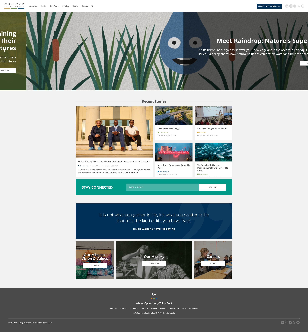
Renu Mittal (161, 135)
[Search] (92, 6)
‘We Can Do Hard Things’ (169, 128)
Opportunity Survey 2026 (269, 6)
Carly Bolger (201, 135)
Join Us (213, 263)
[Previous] (5, 51)
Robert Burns (162, 175)
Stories (43, 6)
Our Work (54, 6)
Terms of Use (47, 323)
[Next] (303, 51)
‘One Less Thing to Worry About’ (212, 128)
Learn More (95, 265)
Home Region (164, 171)
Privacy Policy (37, 323)
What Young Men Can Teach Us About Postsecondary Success (114, 161)
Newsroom (174, 308)
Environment (164, 132)
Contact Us (193, 308)
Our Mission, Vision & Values (95, 256)
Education (202, 132)
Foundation (84, 166)
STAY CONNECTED (97, 187)
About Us (33, 6)
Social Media (169, 313)
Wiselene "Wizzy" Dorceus (98, 166)
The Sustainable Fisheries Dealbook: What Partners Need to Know (212, 168)
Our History (154, 256)
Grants (75, 6)
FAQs (184, 308)
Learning (65, 6)
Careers (85, 6)
